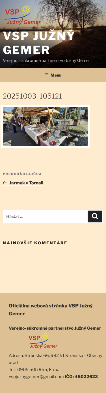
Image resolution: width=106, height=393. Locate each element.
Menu (56, 75)
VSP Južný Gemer (39, 43)
